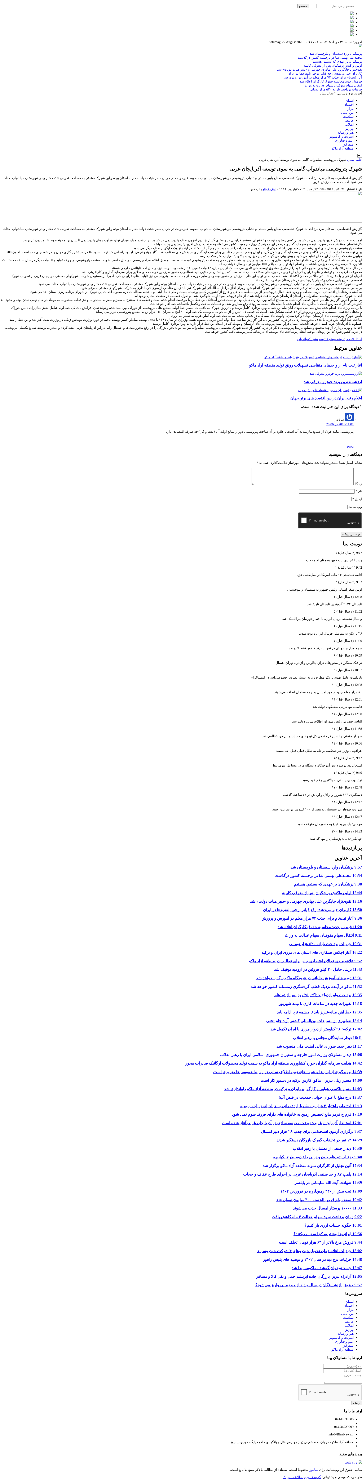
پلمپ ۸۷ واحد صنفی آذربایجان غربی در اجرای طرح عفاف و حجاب (302, 1174)
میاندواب (303, 339)
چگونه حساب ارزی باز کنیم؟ (333, 1225)
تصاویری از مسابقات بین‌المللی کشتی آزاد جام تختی (314, 1020)
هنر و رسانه (345, 132)
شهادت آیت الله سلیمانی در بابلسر (328, 1182)
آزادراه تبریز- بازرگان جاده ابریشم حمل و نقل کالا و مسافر (309, 1276)
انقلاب (349, 124)
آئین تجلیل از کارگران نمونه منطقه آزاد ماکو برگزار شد (312, 1165)
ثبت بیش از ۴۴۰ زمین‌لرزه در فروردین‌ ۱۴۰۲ (321, 1191)
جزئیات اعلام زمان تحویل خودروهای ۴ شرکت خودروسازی (309, 1251)
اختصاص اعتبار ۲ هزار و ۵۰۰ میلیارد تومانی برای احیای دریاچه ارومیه (301, 1106)
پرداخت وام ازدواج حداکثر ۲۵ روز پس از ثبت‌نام (318, 995)
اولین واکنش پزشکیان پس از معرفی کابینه (333, 65)
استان (349, 100)
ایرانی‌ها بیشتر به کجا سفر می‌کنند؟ (327, 1234)
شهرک (313, 339)
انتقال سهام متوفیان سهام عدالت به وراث (333, 85)
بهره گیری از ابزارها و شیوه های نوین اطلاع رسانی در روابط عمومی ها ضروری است (287, 1072)
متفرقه (349, 144)
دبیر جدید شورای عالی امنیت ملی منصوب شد (319, 1046)
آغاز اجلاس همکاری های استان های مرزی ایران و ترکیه (311, 952)
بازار (351, 108)
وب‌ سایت (355, 506)
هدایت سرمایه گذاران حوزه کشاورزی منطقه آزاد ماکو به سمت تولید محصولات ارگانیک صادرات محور (273, 1063)
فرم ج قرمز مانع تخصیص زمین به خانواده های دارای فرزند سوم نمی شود (297, 1114)
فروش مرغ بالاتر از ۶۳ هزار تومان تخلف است (320, 1242)
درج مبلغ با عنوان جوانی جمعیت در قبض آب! (320, 1097)
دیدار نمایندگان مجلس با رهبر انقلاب (327, 1037)
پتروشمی (340, 339)
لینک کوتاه (269, 189)
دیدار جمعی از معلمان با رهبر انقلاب (327, 1148)
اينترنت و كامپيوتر (341, 136)
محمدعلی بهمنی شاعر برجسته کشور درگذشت (329, 57)
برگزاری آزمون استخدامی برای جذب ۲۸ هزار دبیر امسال (311, 1131)
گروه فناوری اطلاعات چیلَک (302, 1477)
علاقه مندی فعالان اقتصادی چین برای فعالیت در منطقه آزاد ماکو (305, 961)
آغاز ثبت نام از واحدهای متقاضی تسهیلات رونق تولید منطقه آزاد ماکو (305, 365)
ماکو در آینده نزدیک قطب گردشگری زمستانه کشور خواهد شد (306, 986)
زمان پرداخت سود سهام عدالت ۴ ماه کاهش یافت (317, 1216)
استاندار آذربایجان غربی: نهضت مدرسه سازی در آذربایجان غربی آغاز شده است (292, 1123)
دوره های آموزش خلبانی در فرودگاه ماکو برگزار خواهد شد (309, 978)
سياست (348, 116)
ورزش (349, 128)
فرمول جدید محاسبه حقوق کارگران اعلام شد (331, 81)
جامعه (349, 120)
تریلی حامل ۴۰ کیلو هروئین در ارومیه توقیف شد (318, 969)
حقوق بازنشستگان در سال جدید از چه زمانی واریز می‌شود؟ (308, 1285)
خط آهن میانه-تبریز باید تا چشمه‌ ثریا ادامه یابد (319, 1012)
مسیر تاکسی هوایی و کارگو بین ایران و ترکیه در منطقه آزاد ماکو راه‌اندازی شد (293, 1089)
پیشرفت (330, 339)
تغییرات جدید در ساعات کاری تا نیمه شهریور (320, 1003)
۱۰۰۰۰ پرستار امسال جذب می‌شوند (327, 1208)
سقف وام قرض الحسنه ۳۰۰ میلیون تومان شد (319, 1200)
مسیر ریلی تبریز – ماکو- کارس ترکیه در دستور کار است (311, 1080)
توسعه (321, 339)
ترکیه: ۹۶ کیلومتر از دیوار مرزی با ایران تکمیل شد (316, 1029)
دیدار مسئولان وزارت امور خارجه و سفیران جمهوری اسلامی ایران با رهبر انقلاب (291, 1054)
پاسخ (350, 446)
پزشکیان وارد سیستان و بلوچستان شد (336, 53)
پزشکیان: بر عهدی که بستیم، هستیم (337, 61)
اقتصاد (349, 104)
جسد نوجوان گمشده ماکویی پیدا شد (327, 1268)
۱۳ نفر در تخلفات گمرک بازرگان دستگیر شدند (319, 1140)
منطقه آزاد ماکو (343, 148)
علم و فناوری (344, 140)
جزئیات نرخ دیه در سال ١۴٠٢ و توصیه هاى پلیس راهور (312, 1259)
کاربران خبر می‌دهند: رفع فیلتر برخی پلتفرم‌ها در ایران (325, 73)
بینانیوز (313, 1469)
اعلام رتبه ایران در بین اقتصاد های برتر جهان (326, 398)
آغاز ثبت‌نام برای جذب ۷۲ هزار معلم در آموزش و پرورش (323, 77)
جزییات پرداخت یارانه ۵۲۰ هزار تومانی (335, 89)
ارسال (356, 1402)
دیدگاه (358, 484)
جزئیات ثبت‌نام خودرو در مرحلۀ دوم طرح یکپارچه (317, 1157)
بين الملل (347, 112)
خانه (359, 159)
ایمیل (357, 499)
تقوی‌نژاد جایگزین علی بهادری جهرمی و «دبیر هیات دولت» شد (319, 69)
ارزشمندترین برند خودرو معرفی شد (333, 381)
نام (359, 491)
